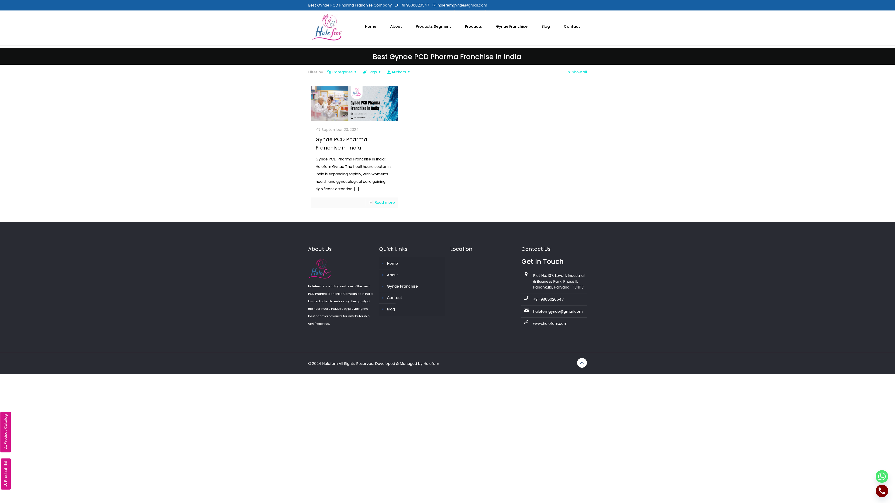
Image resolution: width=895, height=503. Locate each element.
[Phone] (882, 491)
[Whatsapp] (882, 476)
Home (392, 263)
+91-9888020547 (548, 299)
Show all (579, 72)
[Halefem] (325, 27)
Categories (342, 72)
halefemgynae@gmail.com (462, 5)
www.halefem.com (550, 323)
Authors (399, 72)
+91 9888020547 (414, 5)
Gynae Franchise (402, 286)
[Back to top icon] (582, 363)
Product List (5, 471)
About (392, 275)
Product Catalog (5, 429)
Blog (391, 309)
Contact (394, 297)
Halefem (431, 363)
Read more (385, 202)
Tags (372, 72)
